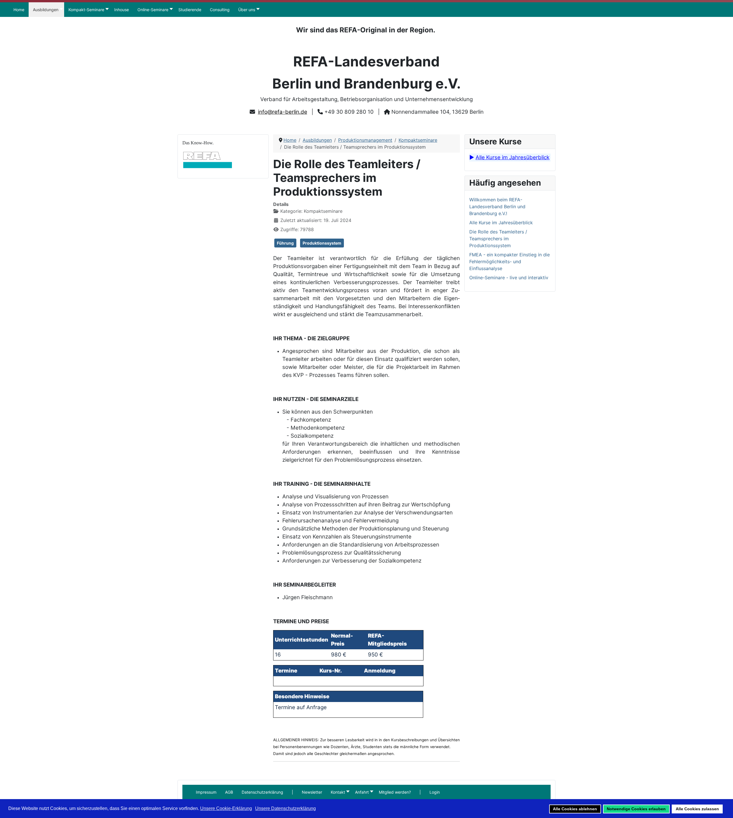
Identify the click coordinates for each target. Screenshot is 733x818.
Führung (285, 243)
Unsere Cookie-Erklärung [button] (226, 808)
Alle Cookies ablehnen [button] (575, 809)
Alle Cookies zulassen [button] (697, 809)
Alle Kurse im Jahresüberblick (512, 157)
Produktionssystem (322, 243)
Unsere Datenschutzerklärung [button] (285, 808)
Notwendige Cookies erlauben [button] (636, 809)
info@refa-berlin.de (282, 112)
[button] (292, 792)
